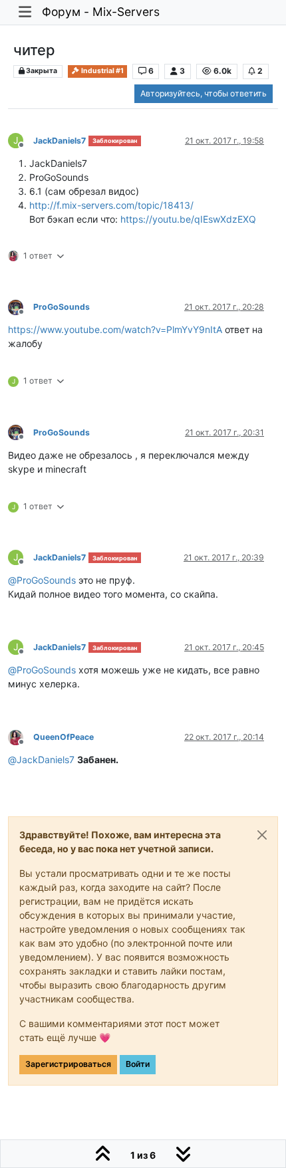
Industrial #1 (102, 70)
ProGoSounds (61, 307)
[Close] (262, 835)
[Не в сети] (20, 306)
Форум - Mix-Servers (101, 12)
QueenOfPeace (63, 737)
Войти (138, 1064)
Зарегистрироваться (68, 1064)
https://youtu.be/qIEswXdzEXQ (188, 219)
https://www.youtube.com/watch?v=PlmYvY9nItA (115, 329)
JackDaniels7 (59, 141)
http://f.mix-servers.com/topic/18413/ (111, 205)
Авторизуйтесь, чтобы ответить (203, 93)
